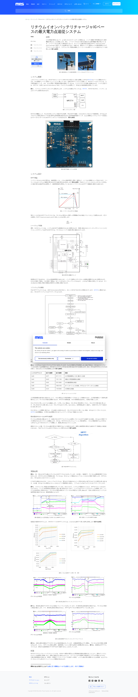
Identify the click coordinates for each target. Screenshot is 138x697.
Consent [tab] (45, 342)
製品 (30, 677)
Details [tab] (69, 342)
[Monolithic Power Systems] (19, 4)
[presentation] (69, 222)
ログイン (107, 3)
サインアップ (116, 3)
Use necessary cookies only (46, 358)
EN (93, 3)
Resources (41, 19)
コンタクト (47, 683)
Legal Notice (92, 692)
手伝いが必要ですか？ (98, 686)
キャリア (46, 680)
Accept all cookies (92, 358)
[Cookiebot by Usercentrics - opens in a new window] (96, 337)
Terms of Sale (105, 690)
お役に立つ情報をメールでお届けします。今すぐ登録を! (66, 666)
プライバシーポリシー (94, 690)
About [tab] (93, 342)
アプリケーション (34, 680)
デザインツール (33, 683)
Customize (68, 358)
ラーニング (34, 19)
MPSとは (46, 677)
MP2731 (90, 79)
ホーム (27, 19)
